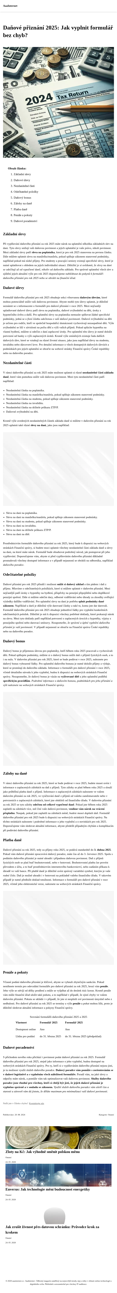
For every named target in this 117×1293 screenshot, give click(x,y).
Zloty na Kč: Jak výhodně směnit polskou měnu (42, 1152)
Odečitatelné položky (26, 191)
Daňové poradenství (25, 221)
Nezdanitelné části (24, 185)
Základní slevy (22, 174)
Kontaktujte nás (36, 1103)
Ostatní (111, 1115)
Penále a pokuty (23, 215)
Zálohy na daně (23, 203)
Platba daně (20, 209)
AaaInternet (10, 5)
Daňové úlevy (22, 180)
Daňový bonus (22, 197)
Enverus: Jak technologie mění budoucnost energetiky (47, 1189)
